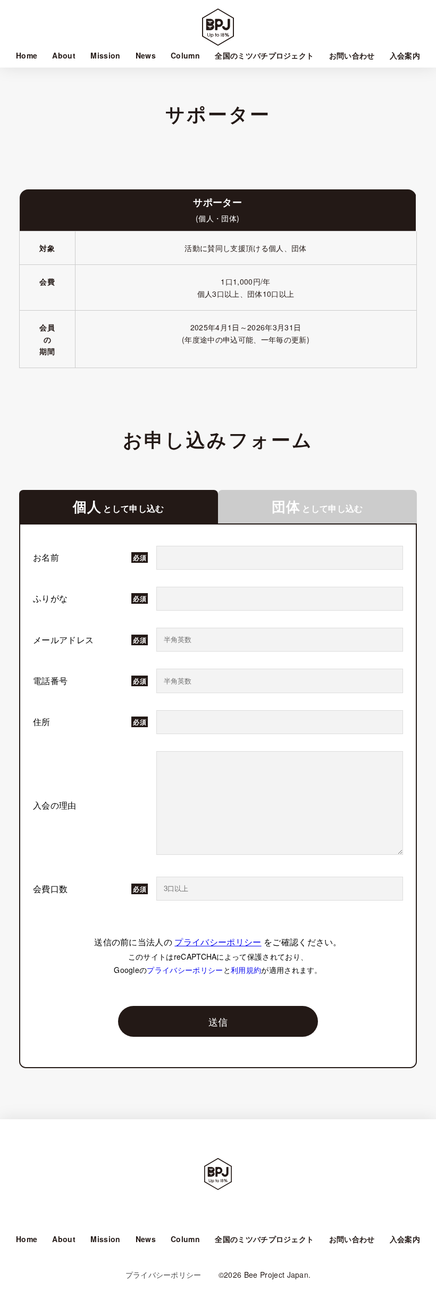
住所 (42, 721)
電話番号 (50, 681)
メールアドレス (63, 640)
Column (185, 55)
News (146, 55)
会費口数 (50, 889)
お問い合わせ (352, 55)
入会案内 (405, 55)
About (64, 55)
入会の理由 (55, 805)
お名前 (46, 557)
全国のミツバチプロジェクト (264, 55)
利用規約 (246, 969)
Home (26, 55)
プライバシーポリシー (217, 942)
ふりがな (50, 598)
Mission (105, 55)
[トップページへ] (218, 1178)
